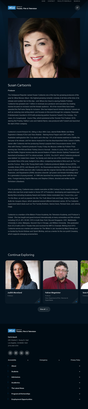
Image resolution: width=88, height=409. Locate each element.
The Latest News (17, 388)
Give (43, 1)
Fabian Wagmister (53, 292)
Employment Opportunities (21, 399)
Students (14, 371)
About (13, 366)
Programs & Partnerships (20, 394)
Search (77, 1)
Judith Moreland (15, 292)
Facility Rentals (64, 1)
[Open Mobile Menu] (77, 7)
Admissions (15, 377)
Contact (51, 1)
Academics (15, 383)
